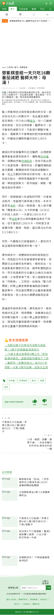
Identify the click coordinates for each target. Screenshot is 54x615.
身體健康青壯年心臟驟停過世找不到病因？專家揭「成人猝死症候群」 (30, 21)
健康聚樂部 (23, 600)
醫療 (34, 8)
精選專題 (33, 600)
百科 (42, 8)
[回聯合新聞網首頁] (4, 3)
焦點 (4, 8)
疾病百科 (43, 600)
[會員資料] (46, 3)
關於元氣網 (11, 600)
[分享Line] (20, 14)
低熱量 (44, 156)
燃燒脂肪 (26, 161)
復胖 (13, 205)
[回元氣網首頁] (10, 3)
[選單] (50, 3)
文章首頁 (26, 604)
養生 (12, 8)
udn (4, 67)
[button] (50, 9)
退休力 (17, 604)
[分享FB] (7, 14)
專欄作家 (36, 604)
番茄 (32, 121)
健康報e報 (13, 587)
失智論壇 (23, 8)
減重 (14, 219)
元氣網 (10, 67)
